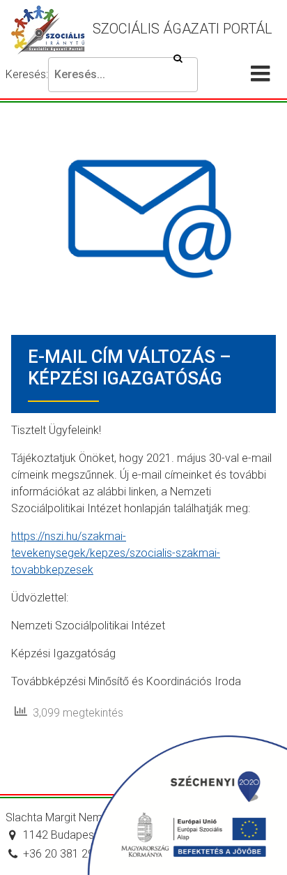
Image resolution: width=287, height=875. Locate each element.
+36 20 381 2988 (65, 853)
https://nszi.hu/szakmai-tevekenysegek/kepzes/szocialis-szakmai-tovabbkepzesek (115, 553)
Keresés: (27, 74)
